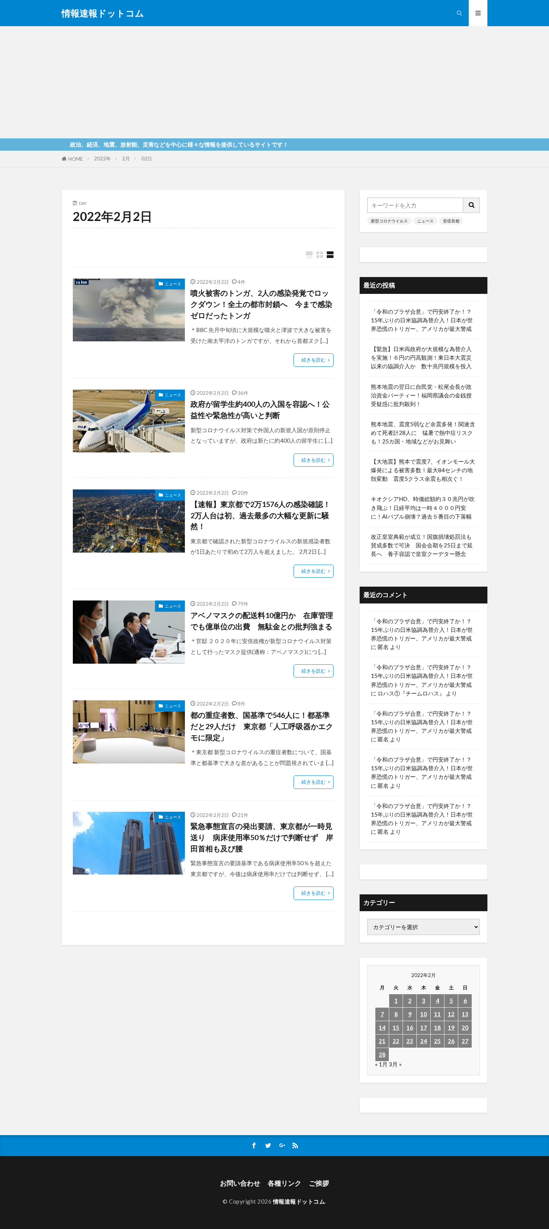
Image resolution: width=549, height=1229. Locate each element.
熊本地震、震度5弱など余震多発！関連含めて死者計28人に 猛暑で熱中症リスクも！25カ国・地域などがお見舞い (423, 433)
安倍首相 (451, 220)
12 (451, 1014)
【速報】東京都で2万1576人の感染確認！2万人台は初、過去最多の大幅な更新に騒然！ (260, 515)
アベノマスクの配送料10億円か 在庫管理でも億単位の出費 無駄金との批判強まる (262, 621)
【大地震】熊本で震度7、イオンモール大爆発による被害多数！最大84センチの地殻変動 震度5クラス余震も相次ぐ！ (423, 470)
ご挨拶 (319, 1183)
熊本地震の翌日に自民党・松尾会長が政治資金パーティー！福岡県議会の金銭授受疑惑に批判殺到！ (421, 395)
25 (437, 1041)
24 (423, 1041)
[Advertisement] (274, 82)
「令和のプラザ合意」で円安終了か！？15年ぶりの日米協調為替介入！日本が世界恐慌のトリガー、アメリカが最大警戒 (422, 320)
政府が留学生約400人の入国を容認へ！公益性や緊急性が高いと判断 (260, 409)
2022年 (102, 159)
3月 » (395, 1064)
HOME (75, 159)
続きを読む (313, 360)
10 (423, 1014)
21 (382, 1041)
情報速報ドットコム (103, 13)
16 (409, 1027)
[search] (471, 205)
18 (437, 1027)
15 (396, 1027)
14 (382, 1027)
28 (382, 1054)
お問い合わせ (240, 1183)
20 (465, 1027)
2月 (126, 159)
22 (396, 1041)
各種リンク (284, 1183)
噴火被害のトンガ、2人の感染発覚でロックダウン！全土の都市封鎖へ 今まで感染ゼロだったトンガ (261, 303)
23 (409, 1041)
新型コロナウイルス (389, 220)
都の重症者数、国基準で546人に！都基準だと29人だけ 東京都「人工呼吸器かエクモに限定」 (261, 725)
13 (465, 1014)
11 (437, 1014)
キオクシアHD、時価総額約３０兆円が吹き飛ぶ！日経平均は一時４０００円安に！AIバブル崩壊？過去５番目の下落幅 (423, 507)
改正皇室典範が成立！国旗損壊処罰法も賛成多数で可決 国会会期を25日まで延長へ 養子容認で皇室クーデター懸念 (422, 545)
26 (451, 1041)
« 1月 (381, 1064)
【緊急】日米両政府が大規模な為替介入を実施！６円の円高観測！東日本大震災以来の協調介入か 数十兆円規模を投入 (421, 357)
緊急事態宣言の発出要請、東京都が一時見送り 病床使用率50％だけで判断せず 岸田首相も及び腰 (261, 836)
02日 (146, 159)
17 (423, 1027)
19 (451, 1027)
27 (465, 1041)
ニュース (173, 283)
